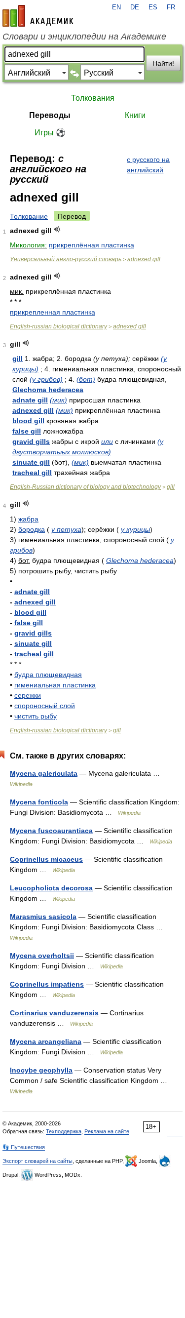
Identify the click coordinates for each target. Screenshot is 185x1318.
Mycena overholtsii (42, 955)
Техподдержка (63, 1131)
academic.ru (38, 16)
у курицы (135, 529)
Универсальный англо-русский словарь (65, 259)
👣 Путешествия (23, 1147)
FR (171, 7)
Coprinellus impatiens (47, 984)
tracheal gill (32, 473)
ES (152, 7)
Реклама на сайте (106, 1131)
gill (17, 358)
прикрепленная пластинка (52, 312)
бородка (31, 529)
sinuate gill (31, 462)
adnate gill (30, 400)
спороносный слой (44, 706)
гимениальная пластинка (55, 685)
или (107, 441)
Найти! (163, 63)
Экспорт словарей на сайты (37, 1161)
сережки (27, 695)
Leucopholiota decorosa (51, 888)
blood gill (28, 421)
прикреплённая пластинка (91, 245)
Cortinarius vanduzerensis (54, 1013)
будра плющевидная (48, 675)
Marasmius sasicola (43, 916)
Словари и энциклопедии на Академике (84, 36)
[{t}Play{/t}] (57, 229)
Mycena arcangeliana (45, 1041)
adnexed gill (143, 259)
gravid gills (31, 441)
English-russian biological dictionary (58, 326)
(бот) (85, 379)
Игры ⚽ (50, 132)
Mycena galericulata (43, 773)
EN (116, 7)
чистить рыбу (35, 716)
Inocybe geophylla (41, 1070)
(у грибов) (46, 379)
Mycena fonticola (39, 802)
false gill (26, 431)
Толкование (29, 216)
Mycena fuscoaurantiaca (51, 831)
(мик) (58, 400)
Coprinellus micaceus (46, 859)
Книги (135, 115)
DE (134, 7)
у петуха (66, 529)
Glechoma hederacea (47, 390)
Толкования (92, 98)
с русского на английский (148, 165)
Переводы (50, 115)
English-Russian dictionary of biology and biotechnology (85, 486)
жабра (28, 519)
